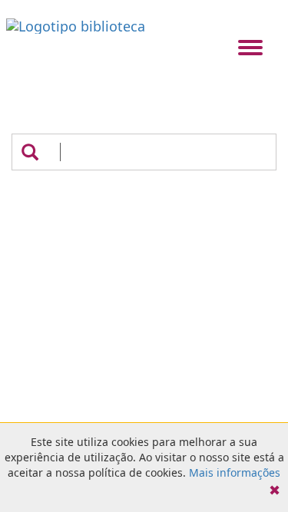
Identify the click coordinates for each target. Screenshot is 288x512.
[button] (30, 152)
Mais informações (234, 472)
